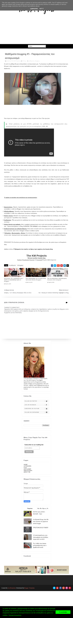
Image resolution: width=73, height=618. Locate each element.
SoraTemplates (12, 588)
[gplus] (63, 588)
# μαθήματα (12, 265)
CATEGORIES (27, 466)
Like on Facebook (30, 404)
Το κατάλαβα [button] (63, 612)
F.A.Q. (25, 467)
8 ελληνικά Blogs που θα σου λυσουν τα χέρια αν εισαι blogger (40, 521)
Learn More (34, 8)
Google (32, 260)
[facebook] (60, 588)
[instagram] (66, 588)
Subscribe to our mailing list (33, 444)
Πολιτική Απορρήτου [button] (14, 615)
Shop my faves (28, 470)
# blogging (20, 265)
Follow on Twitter (31, 401)
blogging (37, 61)
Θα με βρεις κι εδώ (42, 509)
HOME (25, 464)
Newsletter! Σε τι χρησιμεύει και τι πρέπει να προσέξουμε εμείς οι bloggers (13, 280)
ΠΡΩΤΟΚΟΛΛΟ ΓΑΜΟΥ (40, 527)
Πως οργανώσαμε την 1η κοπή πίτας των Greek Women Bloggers (36, 279)
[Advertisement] (36, 30)
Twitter (19, 260)
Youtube (39, 260)
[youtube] (57, 588)
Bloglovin (45, 260)
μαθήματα (31, 61)
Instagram (52, 260)
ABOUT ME (27, 472)
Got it (42, 8)
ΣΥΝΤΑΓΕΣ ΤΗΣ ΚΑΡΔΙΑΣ (30, 226)
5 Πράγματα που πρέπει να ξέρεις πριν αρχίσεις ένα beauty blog (33, 249)
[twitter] (54, 588)
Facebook (26, 260)
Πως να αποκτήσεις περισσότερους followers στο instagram (57, 279)
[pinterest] (69, 588)
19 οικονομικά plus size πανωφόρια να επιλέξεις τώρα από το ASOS (40, 537)
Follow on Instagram (32, 412)
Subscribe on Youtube (32, 408)
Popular (30, 508)
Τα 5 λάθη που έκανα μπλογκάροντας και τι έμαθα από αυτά (39, 545)
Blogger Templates (29, 588)
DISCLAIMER (27, 469)
